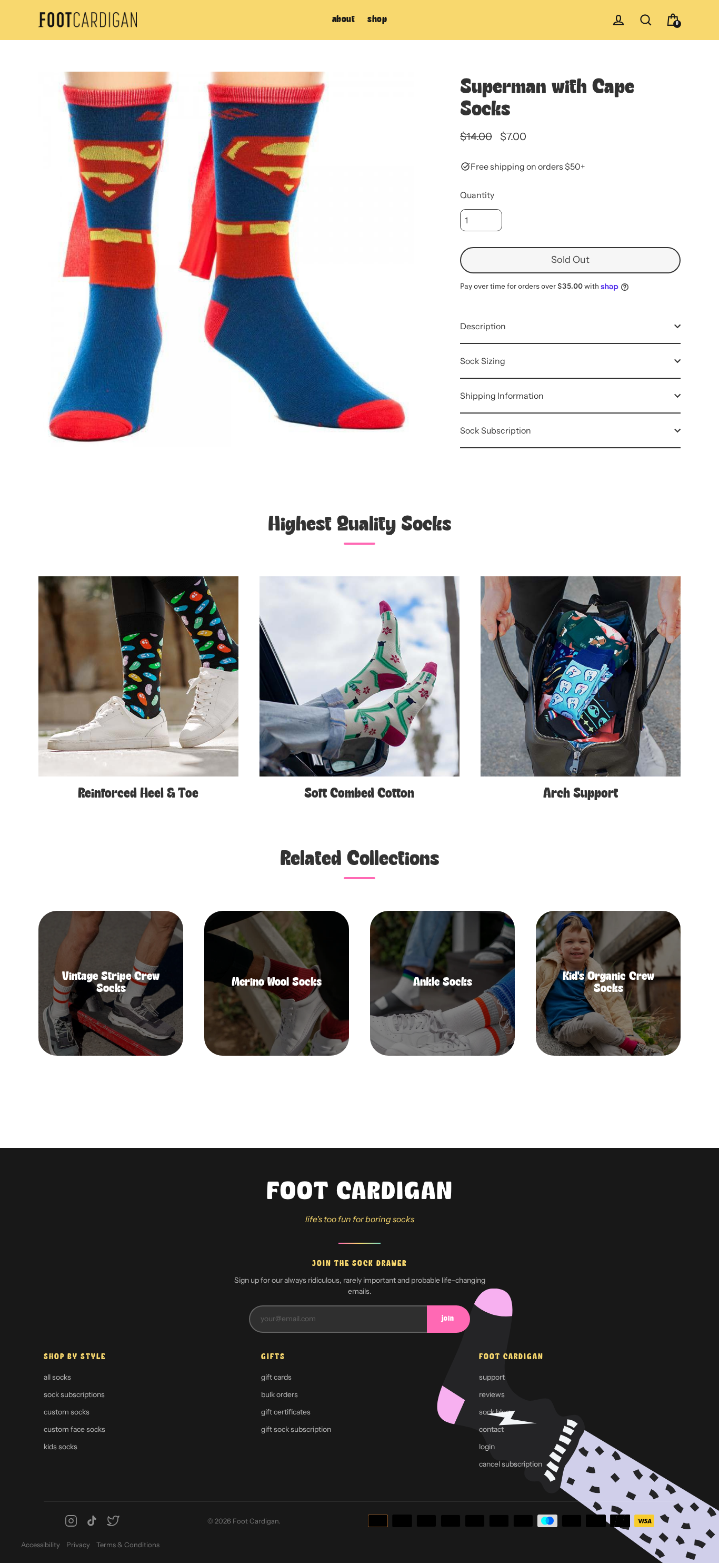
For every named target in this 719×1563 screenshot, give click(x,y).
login (487, 1446)
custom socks (66, 1412)
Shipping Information (502, 395)
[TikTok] (92, 1521)
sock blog (494, 1412)
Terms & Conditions (127, 1544)
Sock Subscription (495, 430)
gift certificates (286, 1412)
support (492, 1377)
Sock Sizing (482, 361)
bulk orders (279, 1394)
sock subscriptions (74, 1394)
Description (483, 326)
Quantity (477, 195)
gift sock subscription (296, 1429)
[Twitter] (113, 1521)
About (343, 20)
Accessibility (40, 1544)
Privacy (78, 1544)
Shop (377, 20)
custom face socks (74, 1429)
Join (448, 1319)
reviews (492, 1394)
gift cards (276, 1377)
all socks (57, 1377)
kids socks (60, 1446)
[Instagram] (71, 1521)
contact (491, 1429)
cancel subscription (510, 1464)
